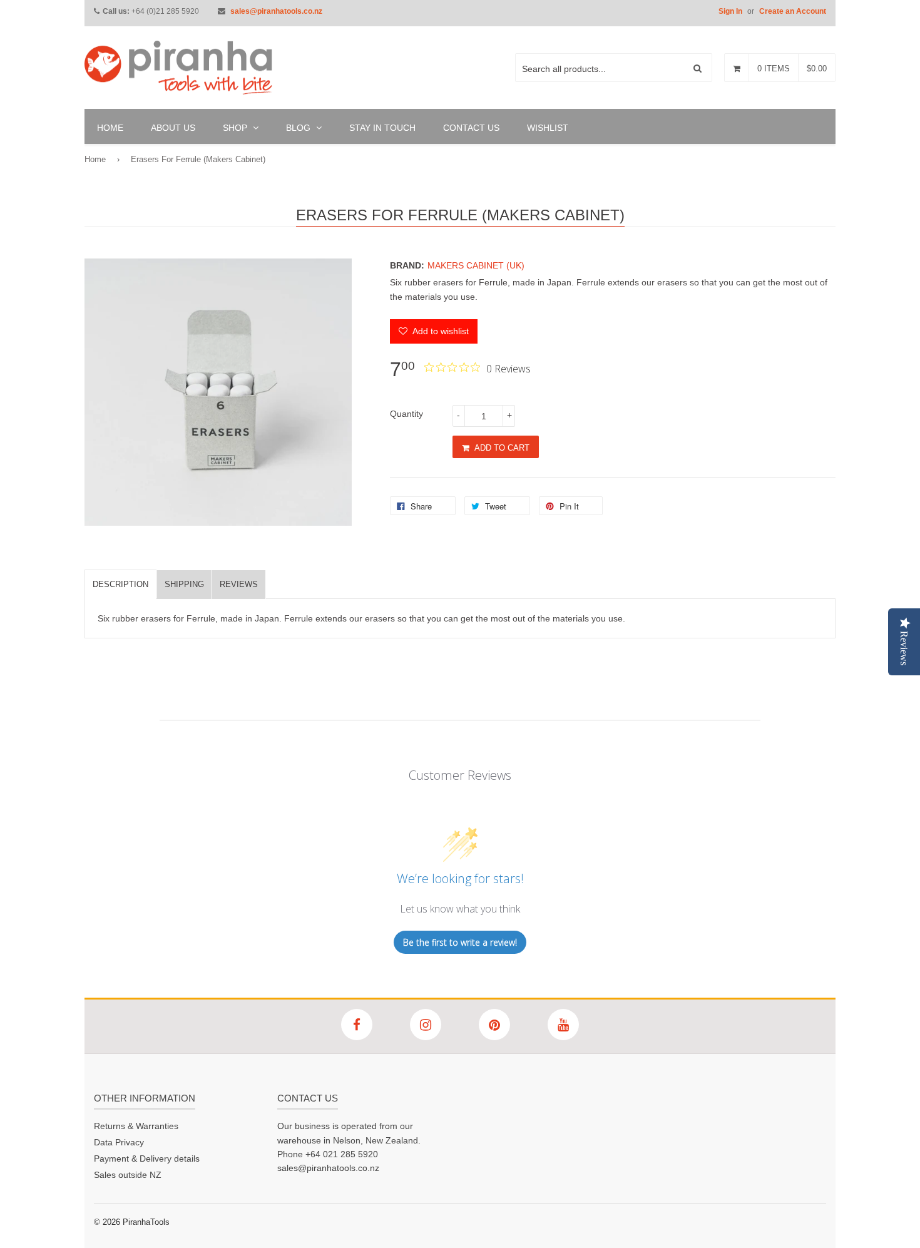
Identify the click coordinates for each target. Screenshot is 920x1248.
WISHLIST (547, 128)
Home (95, 159)
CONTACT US (471, 128)
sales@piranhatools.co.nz (276, 11)
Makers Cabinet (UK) (475, 265)
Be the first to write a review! (460, 942)
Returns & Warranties (136, 1126)
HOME (110, 128)
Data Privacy (119, 1142)
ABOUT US (173, 128)
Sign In (730, 11)
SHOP (236, 128)
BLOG (299, 128)
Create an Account (792, 11)
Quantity (406, 414)
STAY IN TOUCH (382, 128)
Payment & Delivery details (147, 1158)
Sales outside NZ (127, 1175)
